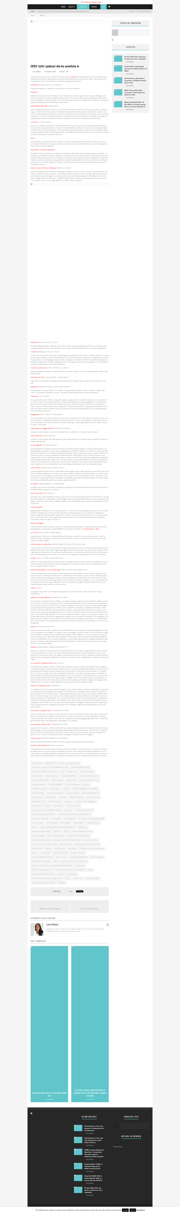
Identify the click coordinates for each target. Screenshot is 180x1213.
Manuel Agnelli (79, 823)
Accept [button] (125, 1210)
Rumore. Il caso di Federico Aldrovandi (43, 168)
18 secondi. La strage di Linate (41, 710)
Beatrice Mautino (58, 780)
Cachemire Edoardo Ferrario (89, 780)
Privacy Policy (117, 1147)
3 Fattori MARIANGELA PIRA (80, 767)
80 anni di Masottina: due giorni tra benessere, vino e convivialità (135, 58)
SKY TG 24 (60, 874)
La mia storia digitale (143, 11)
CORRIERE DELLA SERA (39, 789)
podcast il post (61, 857)
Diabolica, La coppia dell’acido (41, 597)
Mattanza (34, 387)
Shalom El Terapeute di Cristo (41, 686)
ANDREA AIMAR (37, 776)
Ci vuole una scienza (37, 368)
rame (55, 861)
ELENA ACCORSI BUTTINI (55, 793)
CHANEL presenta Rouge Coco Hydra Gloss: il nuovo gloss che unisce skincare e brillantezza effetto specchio (94, 1153)
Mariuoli (33, 647)
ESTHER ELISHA (51, 797)
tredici (67, 878)
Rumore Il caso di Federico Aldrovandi (74, 861)
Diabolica (66, 789)
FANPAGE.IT (63, 797)
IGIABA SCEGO (37, 806)
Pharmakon (72, 848)
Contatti (132, 11)
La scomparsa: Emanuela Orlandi (42, 663)
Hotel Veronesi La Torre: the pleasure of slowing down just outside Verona (94, 1128)
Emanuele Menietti (73, 793)
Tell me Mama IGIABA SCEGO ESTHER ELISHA (47, 878)
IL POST (47, 806)
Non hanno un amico (38, 377)
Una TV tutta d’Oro (37, 493)
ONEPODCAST (50, 763)
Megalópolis (35, 414)
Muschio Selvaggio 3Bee (56, 836)
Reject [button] (133, 1210)
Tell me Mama (35, 468)
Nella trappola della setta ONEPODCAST (66, 840)
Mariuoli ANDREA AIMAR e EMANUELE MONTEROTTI (58, 827)
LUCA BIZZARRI (52, 823)
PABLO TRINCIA (60, 848)
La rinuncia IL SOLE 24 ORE (84, 810)
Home (63, 7)
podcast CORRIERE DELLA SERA (42, 857)
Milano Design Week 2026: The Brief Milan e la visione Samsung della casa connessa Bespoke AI (135, 104)
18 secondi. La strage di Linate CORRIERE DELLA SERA (50, 767)
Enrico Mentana (37, 797)
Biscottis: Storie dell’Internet (40, 745)
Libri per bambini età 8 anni (89, 909)
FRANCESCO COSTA (38, 801)
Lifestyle (82, 7)
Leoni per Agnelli (36, 507)
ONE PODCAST (37, 848)
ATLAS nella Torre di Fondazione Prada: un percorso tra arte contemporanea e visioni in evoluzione (90, 1093)
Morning (33, 342)
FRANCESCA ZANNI (93, 797)
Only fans (48, 848)
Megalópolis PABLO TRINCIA (41, 831)
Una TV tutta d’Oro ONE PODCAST (43, 883)
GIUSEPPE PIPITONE (54, 801)
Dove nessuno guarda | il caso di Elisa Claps (46, 570)
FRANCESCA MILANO (77, 797)
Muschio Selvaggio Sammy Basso (79, 836)
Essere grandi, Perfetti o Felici (41, 724)
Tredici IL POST (78, 878)
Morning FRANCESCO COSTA (82, 831)
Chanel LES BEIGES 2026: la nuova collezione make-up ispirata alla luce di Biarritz (93, 1178)
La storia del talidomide (40, 819)
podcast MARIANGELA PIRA (79, 857)
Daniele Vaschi (55, 789)
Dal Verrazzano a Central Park (41, 544)
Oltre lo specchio (36, 436)
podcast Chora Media (60, 853)
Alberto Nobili (72, 772)
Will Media (61, 883)
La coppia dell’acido (73, 806)
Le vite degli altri (36, 445)
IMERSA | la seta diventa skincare (50, 909)
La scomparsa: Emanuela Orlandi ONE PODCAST (74, 814)
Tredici (33, 588)
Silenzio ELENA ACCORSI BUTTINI (43, 874)
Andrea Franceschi (51, 776)
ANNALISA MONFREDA (68, 776)
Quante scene (35, 738)
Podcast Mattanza (97, 857)
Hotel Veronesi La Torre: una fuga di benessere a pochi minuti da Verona (93, 1140)
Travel (94, 7)
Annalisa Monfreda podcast (88, 776)
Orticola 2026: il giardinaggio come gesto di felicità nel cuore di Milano (135, 68)
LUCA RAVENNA (65, 823)
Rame (33, 138)
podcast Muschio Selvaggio (41, 861)
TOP (103, 7)
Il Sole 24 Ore (57, 806)
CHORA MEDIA (37, 763)
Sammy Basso (89, 529)
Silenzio (33, 627)
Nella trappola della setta (39, 106)
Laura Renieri (37, 71)
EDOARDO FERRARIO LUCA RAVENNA (85, 789)
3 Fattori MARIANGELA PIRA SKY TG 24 (45, 772)
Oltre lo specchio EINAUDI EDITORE (87, 844)
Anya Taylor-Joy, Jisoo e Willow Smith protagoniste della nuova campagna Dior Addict (65, 11)
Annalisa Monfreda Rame (40, 780)
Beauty (72, 7)
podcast (74, 77)
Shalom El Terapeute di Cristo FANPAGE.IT (70, 870)
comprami (85, 784)
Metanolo (34, 92)
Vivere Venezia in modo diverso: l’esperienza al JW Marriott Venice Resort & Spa (135, 80)
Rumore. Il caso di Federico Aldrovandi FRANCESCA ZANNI (52, 866)
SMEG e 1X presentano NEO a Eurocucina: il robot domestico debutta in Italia (134, 92)
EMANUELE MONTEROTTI (90, 793)
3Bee (98, 529)
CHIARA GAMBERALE (55, 784)
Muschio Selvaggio (37, 523)
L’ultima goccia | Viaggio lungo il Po (43, 428)
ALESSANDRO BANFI (87, 772)
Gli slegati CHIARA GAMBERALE (85, 801)
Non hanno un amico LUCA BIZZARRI (44, 844)
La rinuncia (34, 122)
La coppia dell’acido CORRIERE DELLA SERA (46, 810)
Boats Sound (71, 780)
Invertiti (33, 558)
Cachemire (34, 85)
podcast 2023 (45, 853)
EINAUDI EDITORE (38, 793)
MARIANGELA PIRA (93, 823)
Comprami (34, 396)
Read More (140, 1210)
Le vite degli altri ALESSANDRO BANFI (91, 819)
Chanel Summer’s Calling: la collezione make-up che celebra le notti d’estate (93, 1166)
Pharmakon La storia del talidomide (43, 150)
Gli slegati (34, 484)
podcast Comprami (78, 853)
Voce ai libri (34, 533)
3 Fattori (34, 352)
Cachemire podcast (38, 784)
